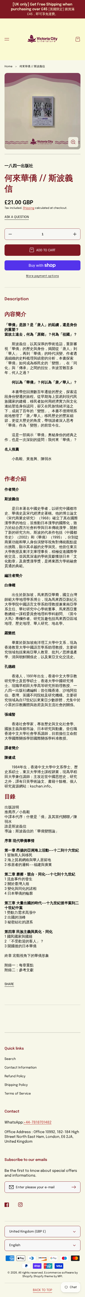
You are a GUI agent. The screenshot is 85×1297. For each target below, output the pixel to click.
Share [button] (9, 984)
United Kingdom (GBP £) (27, 1231)
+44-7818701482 (37, 1122)
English (14, 1245)
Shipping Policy (16, 1085)
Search (10, 1059)
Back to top (42, 1290)
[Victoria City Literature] (43, 39)
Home (8, 66)
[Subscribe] (74, 1187)
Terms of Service (18, 1093)
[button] (7, 39)
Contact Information (21, 1067)
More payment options (42, 276)
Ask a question (17, 217)
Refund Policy (15, 1076)
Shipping (28, 208)
